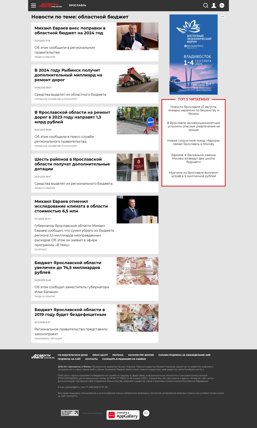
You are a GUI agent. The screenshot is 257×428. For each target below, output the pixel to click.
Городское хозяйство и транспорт (56, 99)
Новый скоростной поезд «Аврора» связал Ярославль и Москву (193, 142)
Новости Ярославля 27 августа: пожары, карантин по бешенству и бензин (193, 110)
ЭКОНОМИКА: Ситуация (48, 339)
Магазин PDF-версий (141, 355)
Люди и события (45, 57)
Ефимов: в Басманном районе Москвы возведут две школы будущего (193, 158)
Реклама (117, 355)
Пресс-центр (100, 355)
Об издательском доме (73, 355)
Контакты (91, 359)
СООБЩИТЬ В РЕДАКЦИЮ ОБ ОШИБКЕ (124, 359)
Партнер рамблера (92, 413)
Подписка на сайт (69, 359)
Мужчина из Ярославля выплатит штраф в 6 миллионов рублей (193, 174)
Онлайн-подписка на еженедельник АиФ (184, 355)
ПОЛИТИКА (41, 250)
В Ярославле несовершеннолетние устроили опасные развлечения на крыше (193, 126)
